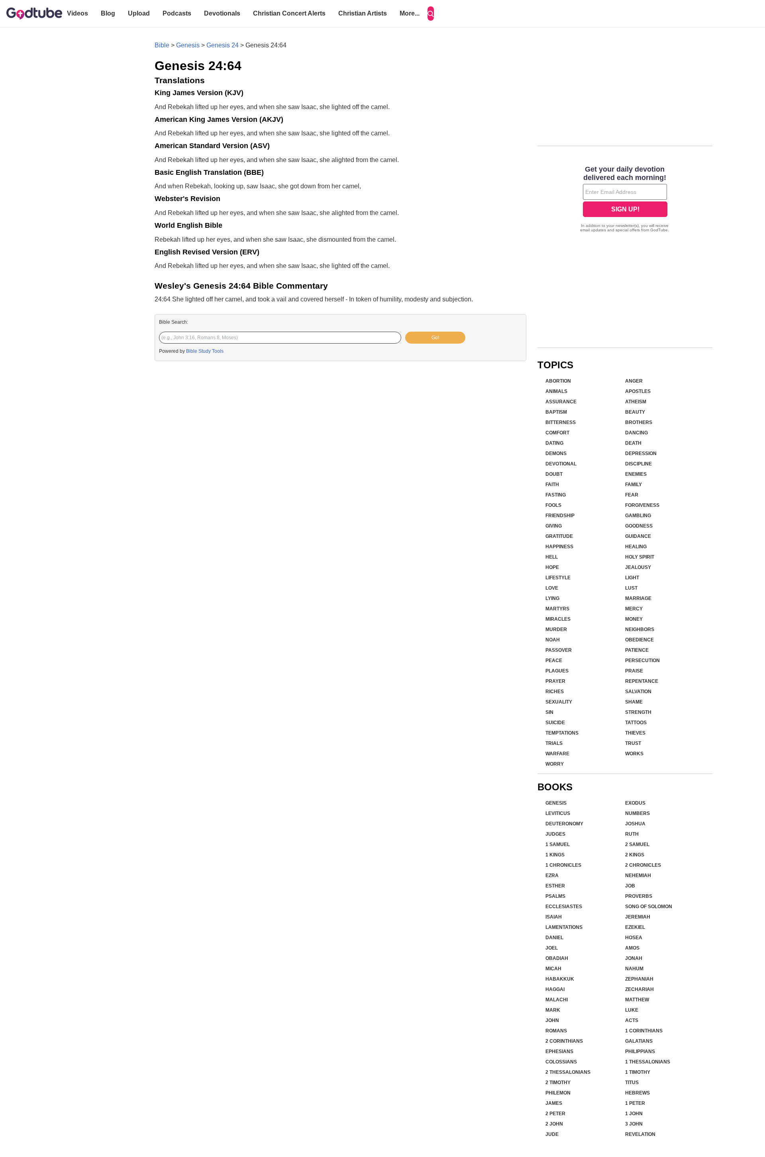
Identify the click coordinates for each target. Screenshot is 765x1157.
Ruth (632, 834)
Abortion (558, 381)
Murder (556, 629)
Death (633, 443)
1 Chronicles (563, 865)
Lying (552, 598)
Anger (634, 381)
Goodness (639, 526)
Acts (631, 1020)
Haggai (555, 989)
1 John (634, 1113)
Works (634, 753)
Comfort (557, 433)
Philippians (640, 1051)
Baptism (556, 412)
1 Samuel (557, 844)
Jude (552, 1134)
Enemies (636, 474)
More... (410, 13)
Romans (556, 1031)
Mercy (634, 609)
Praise (634, 671)
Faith (552, 484)
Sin (549, 712)
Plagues (557, 671)
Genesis (188, 45)
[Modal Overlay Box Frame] (624, 200)
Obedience (639, 640)
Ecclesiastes (563, 906)
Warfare (557, 753)
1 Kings (555, 855)
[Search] (431, 13)
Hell (551, 557)
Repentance (641, 681)
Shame (634, 702)
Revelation (640, 1134)
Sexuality (558, 702)
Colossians (561, 1062)
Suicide (555, 722)
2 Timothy (558, 1082)
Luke (631, 1010)
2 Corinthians (564, 1041)
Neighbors (639, 629)
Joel (551, 948)
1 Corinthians (644, 1031)
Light (632, 577)
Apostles (638, 391)
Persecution (642, 660)
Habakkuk (559, 979)
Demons (556, 453)
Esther (555, 886)
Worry (554, 764)
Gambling (638, 515)
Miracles (558, 619)
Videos (77, 13)
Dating (554, 443)
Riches (554, 691)
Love (551, 588)
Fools (553, 505)
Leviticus (557, 813)
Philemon (558, 1093)
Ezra (552, 875)
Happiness (559, 546)
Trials (554, 743)
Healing (636, 546)
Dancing (636, 433)
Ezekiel (635, 927)
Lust (631, 588)
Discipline (638, 464)
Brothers (638, 422)
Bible (162, 45)
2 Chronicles (643, 865)
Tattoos (636, 722)
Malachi (556, 1000)
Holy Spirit (639, 557)
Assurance (561, 402)
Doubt (554, 474)
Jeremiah (637, 917)
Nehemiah (638, 875)
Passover (558, 650)
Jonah (633, 958)
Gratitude (559, 536)
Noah (552, 640)
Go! (435, 337)
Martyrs (557, 609)
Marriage (638, 598)
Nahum (634, 968)
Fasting (555, 495)
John (552, 1020)
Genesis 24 (222, 45)
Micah (553, 968)
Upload (139, 13)
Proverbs (638, 896)
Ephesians (559, 1051)
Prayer (555, 681)
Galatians (639, 1041)
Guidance (638, 536)
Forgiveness (642, 505)
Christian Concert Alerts (289, 13)
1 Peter (635, 1103)
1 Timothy (637, 1072)
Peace (553, 660)
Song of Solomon (648, 906)
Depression (641, 453)
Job (630, 886)
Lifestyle (558, 577)
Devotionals (222, 13)
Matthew (637, 1000)
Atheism (635, 402)
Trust (633, 743)
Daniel (554, 937)
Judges (555, 834)
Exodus (635, 803)
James (553, 1103)
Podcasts (177, 13)
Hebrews (637, 1093)
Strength (638, 712)
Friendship (560, 515)
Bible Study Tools (205, 351)
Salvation (638, 691)
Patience (637, 650)
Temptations (562, 733)
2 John (554, 1124)
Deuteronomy (564, 824)
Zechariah (639, 989)
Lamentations (564, 927)
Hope (552, 567)
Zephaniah (639, 979)
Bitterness (560, 422)
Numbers (637, 813)
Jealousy (638, 567)
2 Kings (634, 855)
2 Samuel (637, 844)
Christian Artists (362, 13)
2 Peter (555, 1113)
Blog (108, 13)
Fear (631, 495)
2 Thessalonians (567, 1072)
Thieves (635, 733)
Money (634, 619)
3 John (634, 1124)
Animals (556, 391)
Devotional (561, 464)
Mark (552, 1010)
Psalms (555, 896)
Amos (632, 948)
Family (633, 484)
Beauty (635, 412)
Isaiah (553, 917)
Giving (553, 526)
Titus (632, 1082)
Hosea (633, 937)
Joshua (635, 824)
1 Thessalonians (647, 1062)
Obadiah (556, 958)
